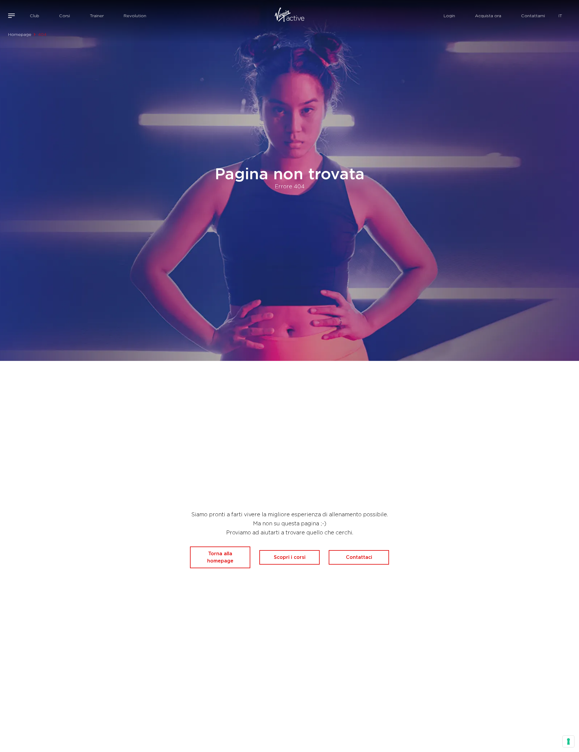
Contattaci (359, 557)
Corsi (64, 15)
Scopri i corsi (289, 557)
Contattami (533, 15)
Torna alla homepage (220, 557)
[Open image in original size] (289, 15)
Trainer (97, 15)
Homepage (19, 34)
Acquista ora (488, 15)
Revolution (135, 15)
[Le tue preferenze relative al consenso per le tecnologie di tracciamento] (568, 741)
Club (34, 15)
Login (449, 15)
